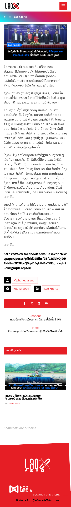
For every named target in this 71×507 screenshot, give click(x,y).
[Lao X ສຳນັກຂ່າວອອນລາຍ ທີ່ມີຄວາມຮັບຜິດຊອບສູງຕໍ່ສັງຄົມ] (12, 6)
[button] (63, 6)
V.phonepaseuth (25, 280)
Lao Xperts (51, 289)
